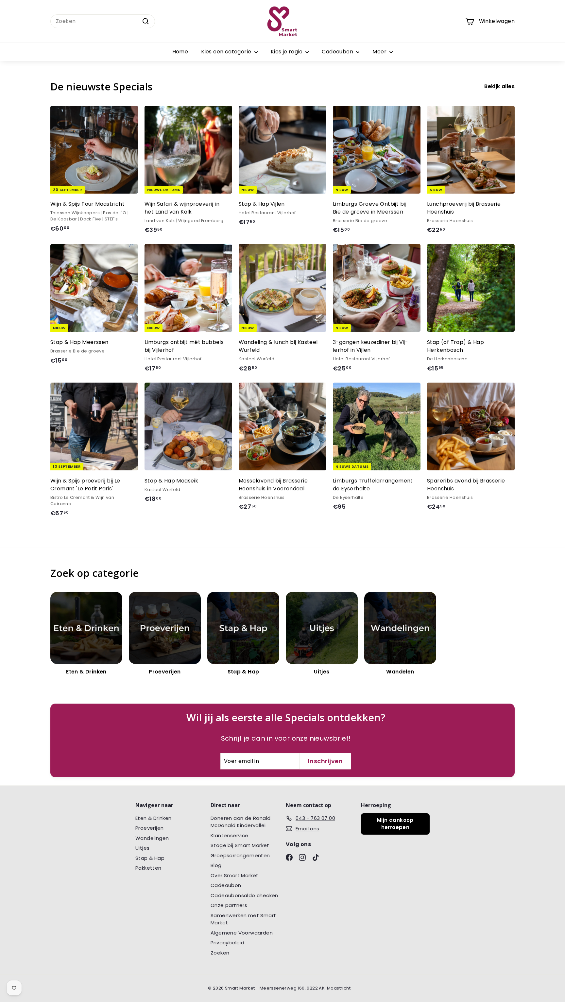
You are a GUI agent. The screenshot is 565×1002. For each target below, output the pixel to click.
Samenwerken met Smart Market (243, 919)
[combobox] (102, 21)
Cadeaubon (338, 51)
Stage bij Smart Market (240, 845)
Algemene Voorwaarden (242, 932)
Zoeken (220, 952)
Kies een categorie (227, 51)
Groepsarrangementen (240, 855)
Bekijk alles (499, 86)
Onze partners (229, 905)
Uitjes (142, 847)
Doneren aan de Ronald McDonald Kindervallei (240, 822)
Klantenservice (229, 835)
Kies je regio (287, 51)
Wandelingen (152, 838)
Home (180, 51)
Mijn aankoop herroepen (395, 824)
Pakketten (148, 867)
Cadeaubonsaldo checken (244, 895)
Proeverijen (149, 827)
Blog (216, 865)
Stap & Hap (149, 858)
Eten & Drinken (153, 818)
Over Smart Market (235, 875)
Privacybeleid (227, 942)
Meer (380, 51)
